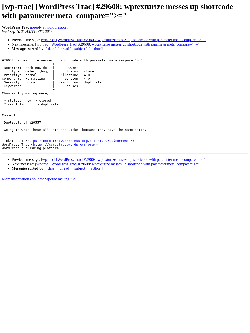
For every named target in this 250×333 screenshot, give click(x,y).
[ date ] (51, 49)
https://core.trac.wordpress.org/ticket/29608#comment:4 (80, 141)
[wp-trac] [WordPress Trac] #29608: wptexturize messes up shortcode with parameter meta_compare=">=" (123, 40)
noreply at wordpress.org (49, 27)
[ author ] (95, 49)
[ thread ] (64, 49)
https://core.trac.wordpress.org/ (64, 144)
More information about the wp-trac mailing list (38, 179)
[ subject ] (79, 49)
